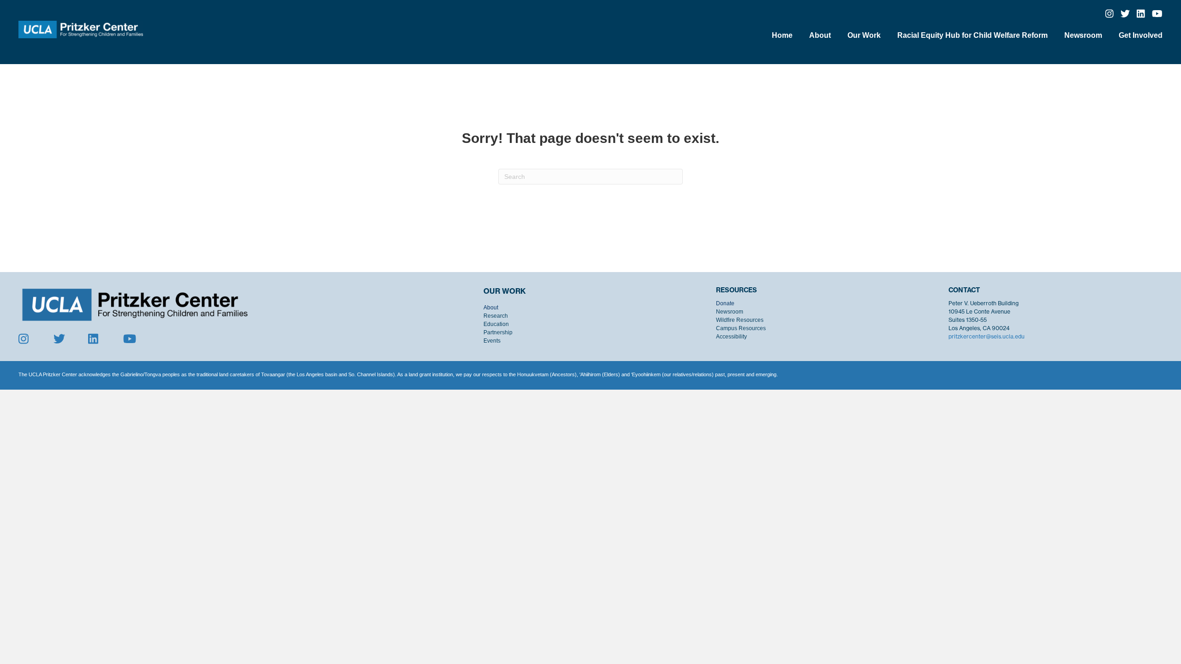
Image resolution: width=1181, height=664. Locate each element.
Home (782, 35)
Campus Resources (741, 328)
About (820, 35)
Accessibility (731, 336)
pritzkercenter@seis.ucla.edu (986, 336)
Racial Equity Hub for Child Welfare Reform (972, 35)
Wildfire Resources (739, 320)
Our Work (864, 35)
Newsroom (1083, 35)
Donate (725, 303)
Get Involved (1141, 35)
